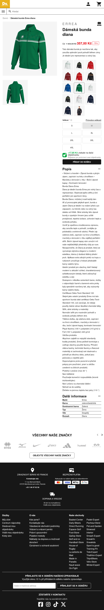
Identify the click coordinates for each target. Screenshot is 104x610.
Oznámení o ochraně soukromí (44, 545)
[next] (102, 435)
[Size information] (71, 120)
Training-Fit (92, 548)
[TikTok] (55, 605)
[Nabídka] (3, 11)
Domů (5, 18)
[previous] (98, 435)
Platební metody (37, 535)
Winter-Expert (93, 564)
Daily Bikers (75, 522)
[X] (63, 605)
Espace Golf (75, 529)
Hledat (15, 11)
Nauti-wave (74, 564)
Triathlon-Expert (94, 555)
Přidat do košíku (82, 162)
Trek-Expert (92, 551)
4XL (72, 147)
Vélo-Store (92, 561)
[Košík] (99, 4)
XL (92, 133)
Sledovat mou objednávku (8, 527)
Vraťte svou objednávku (52, 505)
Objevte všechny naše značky (52, 455)
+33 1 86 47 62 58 (32, 487)
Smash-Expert (93, 535)
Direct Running (76, 526)
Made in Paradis (73, 560)
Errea (70, 24)
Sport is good (93, 545)
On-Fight (73, 568)
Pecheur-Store (93, 522)
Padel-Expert (93, 519)
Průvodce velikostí (93, 120)
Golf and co (74, 539)
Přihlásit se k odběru (74, 585)
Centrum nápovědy (11, 522)
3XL (92, 140)
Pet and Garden (94, 526)
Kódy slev (7, 535)
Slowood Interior (91, 531)
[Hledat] (10, 11)
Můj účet (6, 519)
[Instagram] (48, 605)
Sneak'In (91, 539)
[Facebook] (40, 605)
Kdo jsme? (34, 519)
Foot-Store (74, 532)
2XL (72, 140)
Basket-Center (76, 519)
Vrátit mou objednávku (13, 532)
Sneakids (91, 542)
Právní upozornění (38, 532)
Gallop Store (75, 535)
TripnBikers (92, 558)
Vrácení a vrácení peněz (41, 529)
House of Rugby (73, 547)
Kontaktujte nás (32, 479)
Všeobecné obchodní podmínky (44, 526)
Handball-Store (76, 542)
